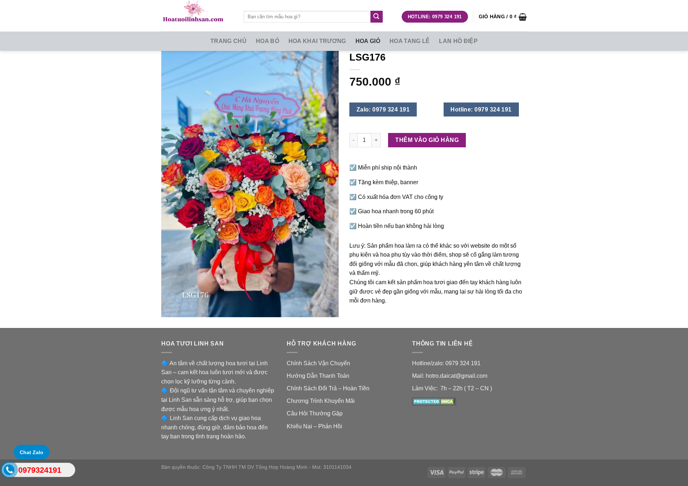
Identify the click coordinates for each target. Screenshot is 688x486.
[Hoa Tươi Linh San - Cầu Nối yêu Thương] (197, 16)
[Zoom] (171, 308)
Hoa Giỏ (367, 41)
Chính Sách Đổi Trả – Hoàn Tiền (328, 388)
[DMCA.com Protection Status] (434, 401)
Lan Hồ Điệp (458, 41)
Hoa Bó (267, 41)
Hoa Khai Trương (317, 41)
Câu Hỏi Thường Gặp (315, 413)
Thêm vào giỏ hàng (427, 140)
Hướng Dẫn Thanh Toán (318, 376)
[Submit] (377, 17)
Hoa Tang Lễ (410, 41)
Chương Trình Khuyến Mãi (321, 401)
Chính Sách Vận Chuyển (318, 363)
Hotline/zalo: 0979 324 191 (446, 363)
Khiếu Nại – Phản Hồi (314, 426)
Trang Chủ (228, 41)
